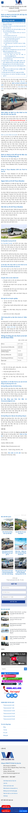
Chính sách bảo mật (8, 785)
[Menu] (2, 2)
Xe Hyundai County (6, 243)
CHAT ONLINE (23, 811)
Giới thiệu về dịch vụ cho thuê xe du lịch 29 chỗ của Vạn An (14, 26)
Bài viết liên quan (9, 59)
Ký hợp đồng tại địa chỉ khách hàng (12, 52)
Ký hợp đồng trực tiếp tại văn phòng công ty (14, 57)
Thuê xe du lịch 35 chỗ (9, 716)
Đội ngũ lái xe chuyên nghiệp (11, 41)
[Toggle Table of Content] (22, 21)
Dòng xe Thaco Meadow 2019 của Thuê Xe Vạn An (15, 33)
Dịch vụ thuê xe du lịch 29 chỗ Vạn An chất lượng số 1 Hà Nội (14, 23)
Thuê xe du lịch (6, 10)
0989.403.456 (6, 807)
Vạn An (22, 81)
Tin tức (5, 730)
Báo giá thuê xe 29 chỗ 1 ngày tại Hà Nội (13, 72)
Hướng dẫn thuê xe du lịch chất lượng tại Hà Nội (14, 66)
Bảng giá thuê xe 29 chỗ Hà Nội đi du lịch (13, 64)
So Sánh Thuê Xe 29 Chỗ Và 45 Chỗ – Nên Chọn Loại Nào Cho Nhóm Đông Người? (18, 631)
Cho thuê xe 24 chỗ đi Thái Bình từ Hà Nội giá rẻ (14, 75)
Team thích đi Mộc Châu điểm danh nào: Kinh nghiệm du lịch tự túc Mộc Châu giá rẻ (14, 61)
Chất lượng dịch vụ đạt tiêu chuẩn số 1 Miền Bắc (15, 44)
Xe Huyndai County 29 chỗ (11, 35)
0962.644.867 (6, 811)
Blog (4, 727)
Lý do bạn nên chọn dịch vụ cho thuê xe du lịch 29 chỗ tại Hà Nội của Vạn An (15, 38)
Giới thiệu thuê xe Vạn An (9, 780)
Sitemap (5, 796)
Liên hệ (5, 783)
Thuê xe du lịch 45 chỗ (9, 719)
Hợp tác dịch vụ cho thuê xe (10, 793)
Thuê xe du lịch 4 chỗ (8, 705)
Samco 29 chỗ (11, 327)
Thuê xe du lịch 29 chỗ (13, 10)
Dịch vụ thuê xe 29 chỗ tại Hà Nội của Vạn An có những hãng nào (14, 30)
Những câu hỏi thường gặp (10, 791)
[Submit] (25, 669)
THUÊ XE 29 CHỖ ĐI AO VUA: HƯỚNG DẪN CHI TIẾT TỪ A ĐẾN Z (14, 69)
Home (2, 10)
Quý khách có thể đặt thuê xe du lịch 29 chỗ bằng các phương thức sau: (14, 50)
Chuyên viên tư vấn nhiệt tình (11, 40)
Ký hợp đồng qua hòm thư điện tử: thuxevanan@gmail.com (15, 55)
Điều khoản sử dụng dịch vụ (10, 788)
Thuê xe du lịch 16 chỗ (9, 710)
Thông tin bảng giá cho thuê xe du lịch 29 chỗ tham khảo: (14, 47)
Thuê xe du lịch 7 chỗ (8, 708)
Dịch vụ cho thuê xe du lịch (9, 134)
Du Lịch (5, 732)
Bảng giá (5, 735)
